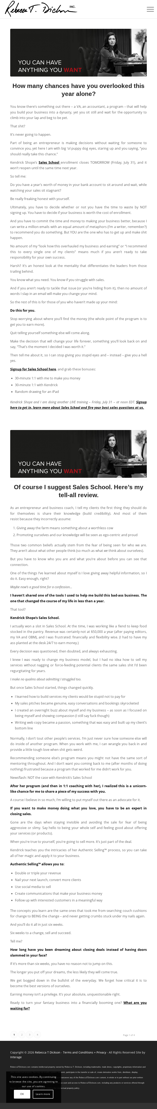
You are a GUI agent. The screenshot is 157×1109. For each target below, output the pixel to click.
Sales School (49, 162)
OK (22, 1094)
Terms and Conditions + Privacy (84, 1052)
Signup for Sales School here (33, 369)
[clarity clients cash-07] (78, 53)
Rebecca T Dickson (47, 1052)
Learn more (43, 1094)
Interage (16, 1057)
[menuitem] (148, 9)
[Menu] (148, 9)
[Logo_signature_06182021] (41, 9)
